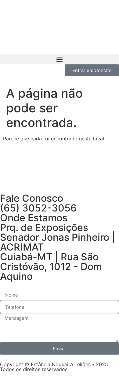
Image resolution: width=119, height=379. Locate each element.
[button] (59, 59)
